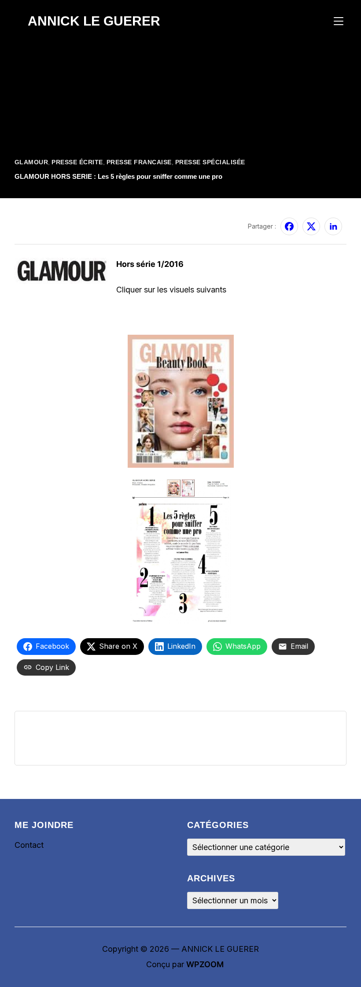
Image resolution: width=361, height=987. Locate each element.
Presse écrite (77, 162)
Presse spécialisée (210, 162)
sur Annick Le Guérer (46, 221)
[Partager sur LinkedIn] (333, 226)
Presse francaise (139, 162)
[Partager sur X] (311, 226)
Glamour (31, 162)
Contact (29, 845)
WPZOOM (205, 964)
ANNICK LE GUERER (94, 21)
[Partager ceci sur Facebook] (289, 226)
